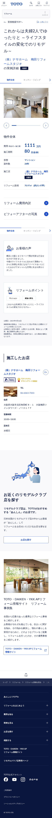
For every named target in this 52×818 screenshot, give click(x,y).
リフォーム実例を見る (33, 682)
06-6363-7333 (27, 393)
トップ (5, 682)
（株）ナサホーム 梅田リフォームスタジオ (25, 61)
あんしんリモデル (11, 697)
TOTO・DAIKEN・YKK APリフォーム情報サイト (23, 650)
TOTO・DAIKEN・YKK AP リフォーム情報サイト (15, 750)
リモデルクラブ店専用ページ (16, 761)
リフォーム (16, 682)
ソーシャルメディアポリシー (14, 803)
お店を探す (26, 540)
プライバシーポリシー (12, 797)
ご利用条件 (8, 790)
